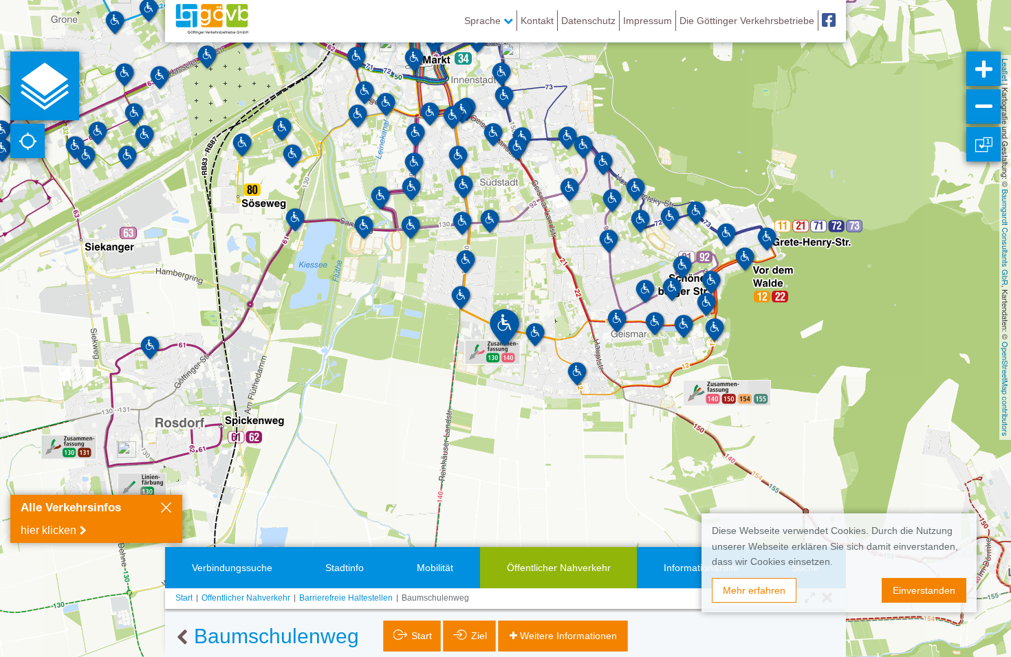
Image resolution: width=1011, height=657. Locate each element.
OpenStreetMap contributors (1005, 389)
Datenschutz (588, 20)
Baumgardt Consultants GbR (1005, 237)
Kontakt (537, 20)
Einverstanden (924, 590)
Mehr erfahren (754, 590)
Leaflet (1005, 69)
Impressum (647, 20)
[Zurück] (181, 638)
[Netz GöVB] (212, 20)
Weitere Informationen (568, 635)
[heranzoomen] (983, 69)
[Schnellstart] (44, 86)
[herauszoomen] (983, 106)
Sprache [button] (483, 20)
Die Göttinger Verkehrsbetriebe (747, 20)
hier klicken (48, 530)
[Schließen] (166, 509)
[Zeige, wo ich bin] (27, 141)
